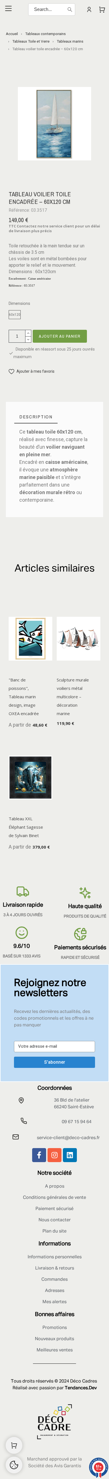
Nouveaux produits (54, 1339)
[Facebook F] (39, 1155)
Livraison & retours (54, 1268)
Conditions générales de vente (54, 1197)
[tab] (36, 416)
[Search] (70, 9)
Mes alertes (54, 1302)
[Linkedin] (70, 1155)
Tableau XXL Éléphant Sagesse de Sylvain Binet (26, 827)
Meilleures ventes (55, 1350)
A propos (54, 1186)
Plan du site (54, 1231)
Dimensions (19, 303)
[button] (31, 371)
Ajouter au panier (60, 336)
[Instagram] (54, 1155)
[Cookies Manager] (14, 1465)
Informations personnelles (55, 1257)
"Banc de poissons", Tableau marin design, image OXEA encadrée (24, 696)
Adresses (54, 1291)
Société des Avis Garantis (54, 1466)
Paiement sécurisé (54, 1209)
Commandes (54, 1279)
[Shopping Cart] (14, 1445)
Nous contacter (55, 1220)
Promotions (54, 1328)
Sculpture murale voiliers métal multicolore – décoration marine (73, 696)
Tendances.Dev (81, 1388)
